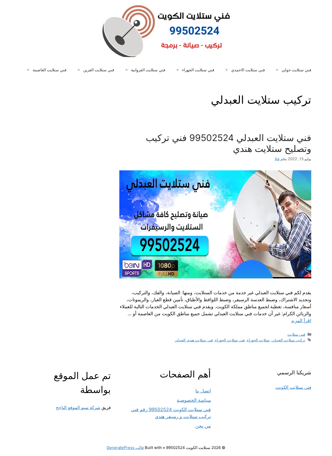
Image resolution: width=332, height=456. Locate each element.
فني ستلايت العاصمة (49, 69)
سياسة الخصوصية (194, 400)
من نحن (203, 426)
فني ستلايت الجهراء (198, 69)
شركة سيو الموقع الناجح (78, 407)
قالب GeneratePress (125, 447)
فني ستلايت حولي (296, 69)
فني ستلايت (296, 334)
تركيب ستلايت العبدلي (288, 340)
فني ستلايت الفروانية (148, 69)
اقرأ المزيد (301, 320)
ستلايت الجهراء (258, 340)
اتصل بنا (203, 391)
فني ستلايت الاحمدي (248, 69)
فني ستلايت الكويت (293, 387)
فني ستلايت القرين (98, 69)
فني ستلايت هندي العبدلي (194, 340)
